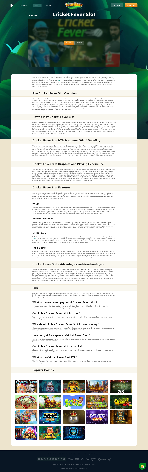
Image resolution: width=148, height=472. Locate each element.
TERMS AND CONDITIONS (60, 454)
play (65, 330)
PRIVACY (93, 454)
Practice (79, 43)
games (34, 239)
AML (98, 454)
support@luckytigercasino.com (69, 464)
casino (59, 81)
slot (81, 180)
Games (37, 5)
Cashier (48, 5)
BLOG (49, 454)
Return (34, 15)
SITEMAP (85, 454)
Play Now (69, 43)
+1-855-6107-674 (90, 464)
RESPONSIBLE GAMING (75, 454)
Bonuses (23, 5)
